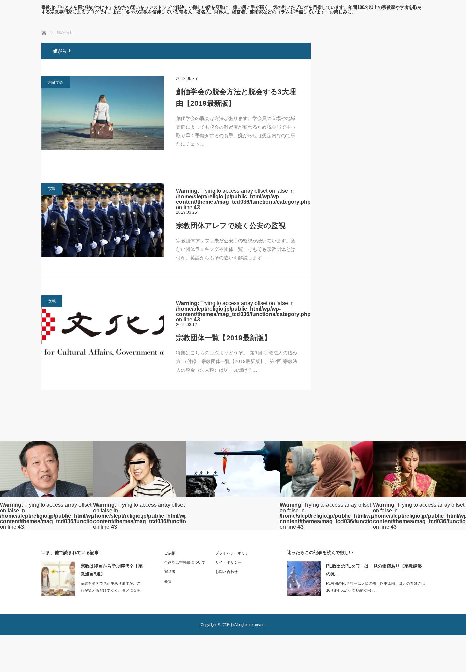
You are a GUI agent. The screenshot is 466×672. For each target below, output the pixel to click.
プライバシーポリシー (234, 553)
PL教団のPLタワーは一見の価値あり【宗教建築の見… (374, 569)
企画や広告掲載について (184, 562)
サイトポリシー (228, 562)
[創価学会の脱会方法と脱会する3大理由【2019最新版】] (102, 113)
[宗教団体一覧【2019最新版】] (102, 330)
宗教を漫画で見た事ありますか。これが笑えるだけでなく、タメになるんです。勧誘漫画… (111, 590)
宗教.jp (228, 625)
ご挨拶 (169, 553)
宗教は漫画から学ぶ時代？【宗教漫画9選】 (112, 569)
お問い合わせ (226, 572)
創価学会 (55, 82)
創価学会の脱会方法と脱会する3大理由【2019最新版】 (236, 97)
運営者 (169, 572)
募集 (168, 581)
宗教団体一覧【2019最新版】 (223, 338)
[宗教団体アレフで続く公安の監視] (102, 220)
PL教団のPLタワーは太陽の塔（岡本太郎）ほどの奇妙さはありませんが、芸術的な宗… (375, 586)
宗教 (52, 189)
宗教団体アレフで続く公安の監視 (231, 225)
